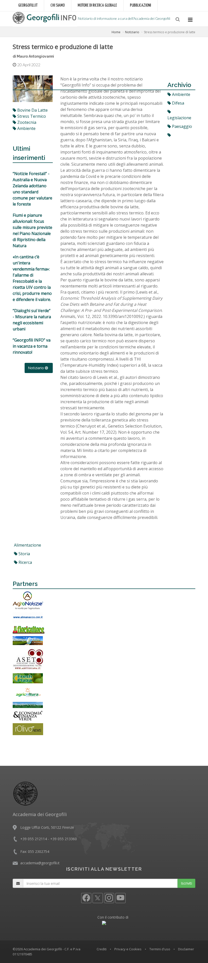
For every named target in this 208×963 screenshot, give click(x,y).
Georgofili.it (28, 5)
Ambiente (180, 94)
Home (116, 32)
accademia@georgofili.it (40, 862)
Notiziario (132, 32)
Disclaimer (186, 949)
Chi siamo (57, 5)
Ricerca (25, 562)
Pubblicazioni (140, 5)
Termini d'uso (159, 949)
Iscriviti (186, 883)
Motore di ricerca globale (97, 5)
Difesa (177, 103)
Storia (24, 553)
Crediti (102, 949)
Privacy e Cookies (128, 949)
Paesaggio (181, 126)
